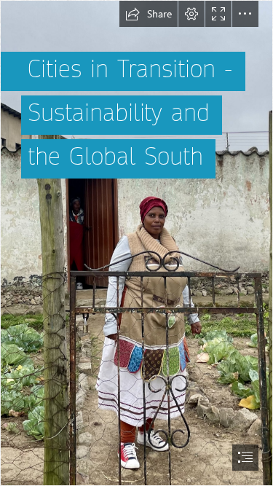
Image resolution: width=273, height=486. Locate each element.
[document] (136, 243)
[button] (148, 14)
